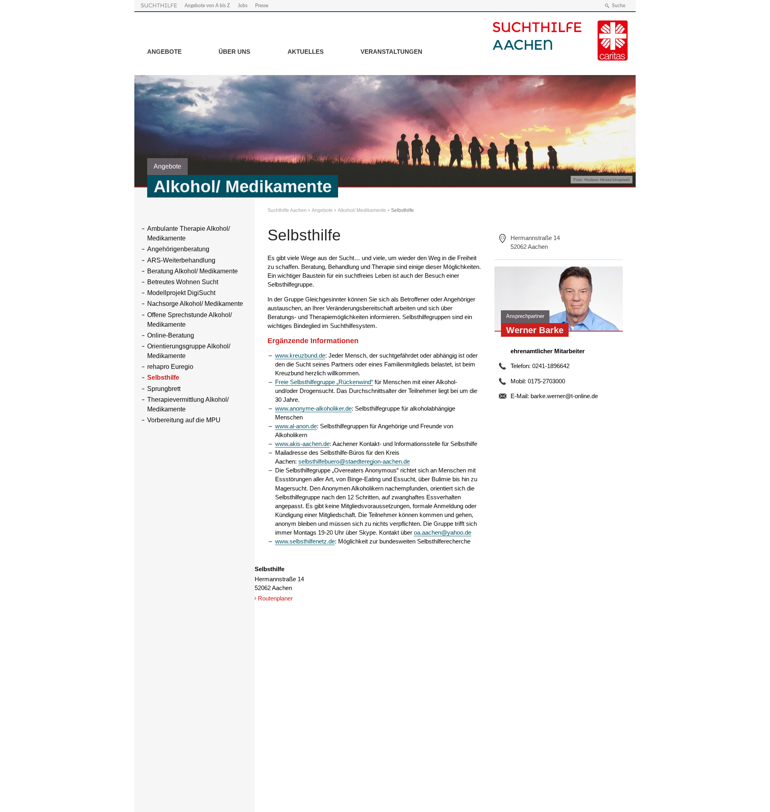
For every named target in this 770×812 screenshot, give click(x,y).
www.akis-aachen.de (302, 443)
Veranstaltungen (391, 51)
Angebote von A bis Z (207, 5)
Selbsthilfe (163, 377)
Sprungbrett (163, 388)
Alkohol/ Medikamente (362, 210)
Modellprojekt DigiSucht (181, 292)
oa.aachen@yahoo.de (442, 532)
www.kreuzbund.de (300, 355)
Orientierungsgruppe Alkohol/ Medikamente (188, 351)
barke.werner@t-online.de (564, 396)
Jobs (242, 5)
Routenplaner (275, 598)
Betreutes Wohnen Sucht (182, 282)
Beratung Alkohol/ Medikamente (192, 271)
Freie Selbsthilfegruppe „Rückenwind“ (324, 382)
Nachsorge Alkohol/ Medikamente (195, 303)
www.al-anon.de (296, 426)
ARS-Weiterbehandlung (181, 260)
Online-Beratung (170, 335)
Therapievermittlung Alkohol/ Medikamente (188, 404)
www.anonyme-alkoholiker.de (313, 408)
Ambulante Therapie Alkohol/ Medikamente (188, 233)
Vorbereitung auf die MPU (184, 420)
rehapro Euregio (170, 366)
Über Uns (234, 51)
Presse (261, 5)
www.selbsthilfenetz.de (305, 541)
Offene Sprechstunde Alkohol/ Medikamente (189, 319)
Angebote (164, 51)
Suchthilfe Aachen (287, 210)
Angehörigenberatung (178, 249)
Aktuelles (306, 51)
